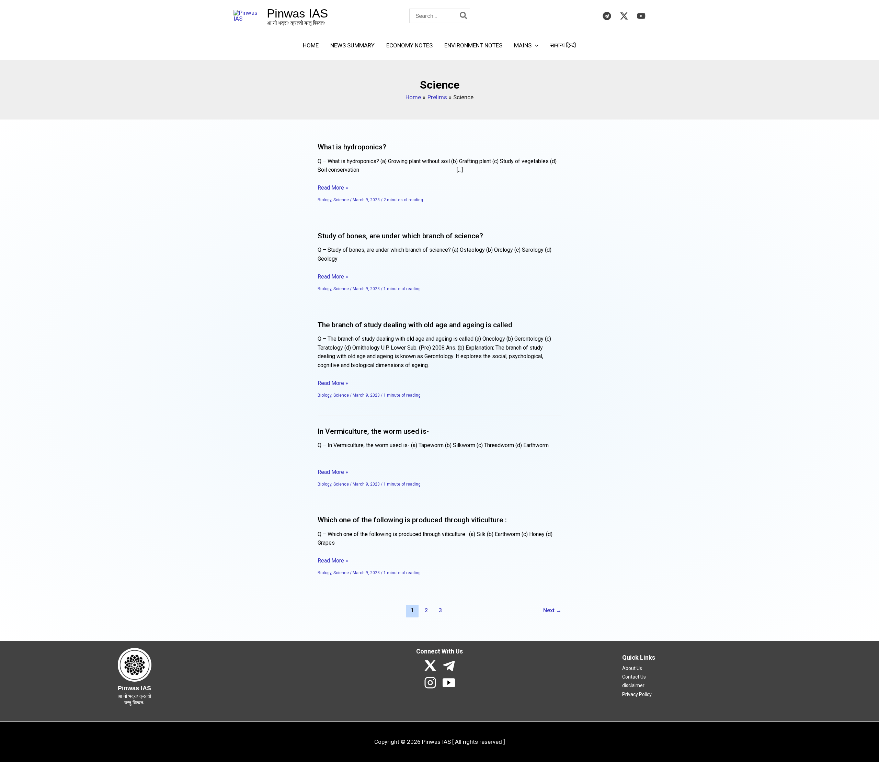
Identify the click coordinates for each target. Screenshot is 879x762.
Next (552, 610)
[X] (430, 665)
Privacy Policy (637, 694)
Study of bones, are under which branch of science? (400, 236)
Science (341, 199)
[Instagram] (430, 682)
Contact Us (634, 677)
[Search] (463, 16)
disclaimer (633, 685)
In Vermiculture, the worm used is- (373, 431)
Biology (324, 199)
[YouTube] (641, 16)
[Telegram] (607, 16)
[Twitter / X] (624, 16)
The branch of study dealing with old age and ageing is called (415, 325)
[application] (535, 45)
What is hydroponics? (352, 147)
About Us (632, 668)
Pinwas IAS (297, 13)
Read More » (333, 187)
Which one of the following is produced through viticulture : (412, 520)
